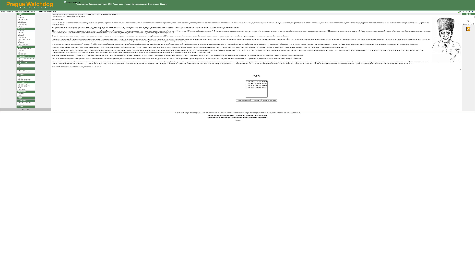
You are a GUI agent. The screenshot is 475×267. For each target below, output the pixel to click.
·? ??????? (20, 94)
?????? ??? (21, 92)
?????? (20, 107)
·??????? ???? (21, 89)
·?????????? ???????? (24, 102)
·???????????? (21, 24)
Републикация (295, 113)
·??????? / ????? (22, 84)
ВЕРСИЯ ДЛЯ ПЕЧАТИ (92, 14)
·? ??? (19, 16)
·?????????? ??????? (24, 80)
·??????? (20, 21)
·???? (19, 41)
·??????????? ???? (23, 86)
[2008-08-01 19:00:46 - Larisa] (256, 84)
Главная (9, 11)
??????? (20, 14)
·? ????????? (21, 104)
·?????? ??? (21, 70)
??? (18, 68)
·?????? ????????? (23, 44)
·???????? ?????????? (24, 49)
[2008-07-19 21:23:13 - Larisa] (256, 88)
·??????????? (21, 37)
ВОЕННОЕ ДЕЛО (31, 11)
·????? (19, 52)
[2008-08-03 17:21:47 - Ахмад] (256, 82)
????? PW (20, 29)
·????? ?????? (21, 34)
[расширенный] (468, 24)
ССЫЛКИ (25, 110)
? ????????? (21, 82)
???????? (20, 75)
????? (19, 47)
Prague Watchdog (29, 4)
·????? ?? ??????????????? (26, 58)
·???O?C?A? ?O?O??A (24, 39)
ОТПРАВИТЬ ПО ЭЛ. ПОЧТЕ (110, 14)
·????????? (20, 36)
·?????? (19, 26)
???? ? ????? (22, 62)
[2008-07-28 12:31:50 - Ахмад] (256, 86)
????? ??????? (22, 100)
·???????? (20, 17)
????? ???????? (23, 56)
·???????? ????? (22, 19)
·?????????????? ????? (24, 72)
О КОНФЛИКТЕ (18, 11)
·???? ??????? (21, 23)
